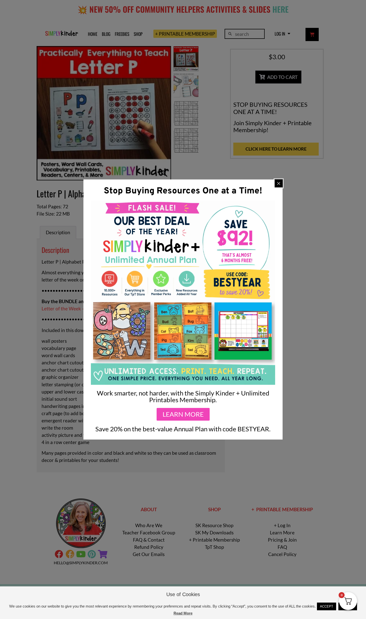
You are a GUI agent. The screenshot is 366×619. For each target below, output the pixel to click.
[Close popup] (279, 183)
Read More (183, 613)
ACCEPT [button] (326, 606)
